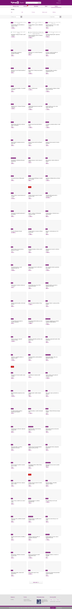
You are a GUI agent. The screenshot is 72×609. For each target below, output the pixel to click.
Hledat (39, 2)
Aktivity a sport (44, 12)
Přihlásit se (58, 2)
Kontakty (12, 599)
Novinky (26, 6)
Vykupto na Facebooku (27, 600)
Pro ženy (33, 12)
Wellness (54, 12)
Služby (56, 6)
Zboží (46, 6)
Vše (11, 12)
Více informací (59, 607)
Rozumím (53, 607)
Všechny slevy (16, 6)
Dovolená (36, 6)
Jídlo (22, 12)
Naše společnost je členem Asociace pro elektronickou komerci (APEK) (45, 601)
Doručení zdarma (27, 599)
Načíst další (35, 582)
